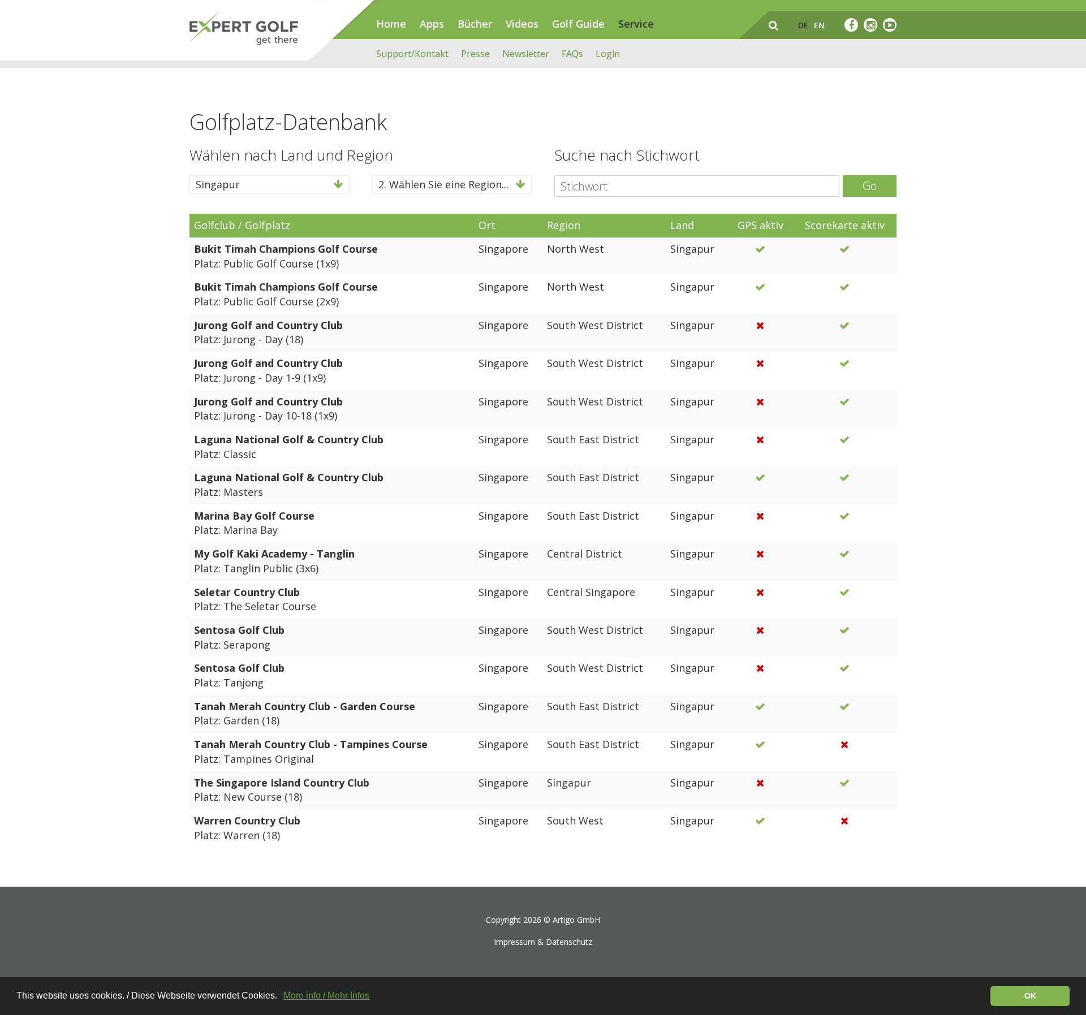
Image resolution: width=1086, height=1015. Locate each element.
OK (1030, 995)
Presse (475, 53)
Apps (432, 24)
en (819, 25)
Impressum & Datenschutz (543, 941)
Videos (522, 24)
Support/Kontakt (412, 53)
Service (636, 24)
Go (870, 185)
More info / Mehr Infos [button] (326, 995)
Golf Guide (578, 24)
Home (391, 24)
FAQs (572, 53)
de (803, 25)
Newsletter (525, 53)
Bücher (475, 24)
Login (608, 53)
